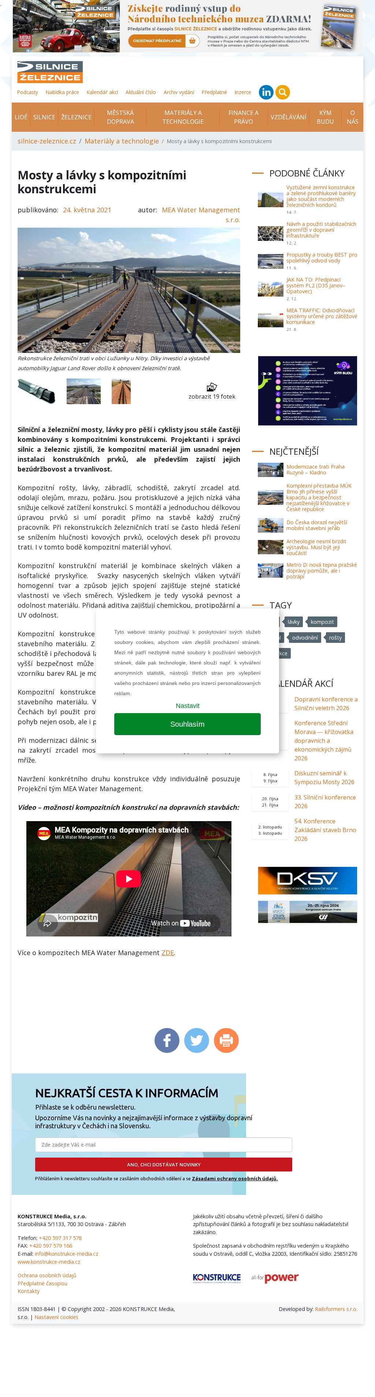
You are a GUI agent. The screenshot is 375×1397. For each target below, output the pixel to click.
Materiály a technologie (183, 117)
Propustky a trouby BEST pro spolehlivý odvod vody (321, 257)
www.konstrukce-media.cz (49, 1261)
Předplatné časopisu (42, 1283)
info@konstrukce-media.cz (66, 1253)
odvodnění (305, 637)
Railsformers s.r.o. (336, 1308)
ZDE (167, 952)
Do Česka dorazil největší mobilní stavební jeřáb (316, 525)
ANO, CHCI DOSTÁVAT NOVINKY (164, 1164)
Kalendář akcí (102, 92)
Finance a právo (244, 117)
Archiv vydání (179, 92)
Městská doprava (120, 117)
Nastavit (188, 705)
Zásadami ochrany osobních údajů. (235, 1178)
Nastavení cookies (56, 1317)
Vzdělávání (289, 117)
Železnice (76, 117)
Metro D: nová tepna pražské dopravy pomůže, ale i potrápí (321, 570)
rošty (335, 637)
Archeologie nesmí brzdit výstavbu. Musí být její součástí (316, 547)
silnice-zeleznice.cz (47, 141)
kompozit (322, 621)
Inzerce (243, 92)
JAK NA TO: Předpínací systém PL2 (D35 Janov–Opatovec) (315, 285)
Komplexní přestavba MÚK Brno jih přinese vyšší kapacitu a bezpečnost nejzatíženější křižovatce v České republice (319, 497)
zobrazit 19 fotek (212, 396)
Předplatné (214, 92)
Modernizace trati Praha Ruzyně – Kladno (315, 469)
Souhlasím (187, 724)
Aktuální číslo (141, 92)
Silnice (44, 117)
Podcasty (27, 92)
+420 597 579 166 (50, 1245)
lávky (294, 621)
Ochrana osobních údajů (47, 1275)
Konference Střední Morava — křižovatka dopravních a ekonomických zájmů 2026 (323, 740)
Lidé (21, 117)
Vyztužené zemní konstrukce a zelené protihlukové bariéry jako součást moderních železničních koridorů (321, 196)
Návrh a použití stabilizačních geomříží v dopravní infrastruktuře (321, 229)
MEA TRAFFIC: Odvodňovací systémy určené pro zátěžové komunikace (321, 316)
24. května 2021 (87, 209)
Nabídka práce (62, 92)
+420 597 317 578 (60, 1237)
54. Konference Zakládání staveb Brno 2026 (325, 830)
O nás (353, 117)
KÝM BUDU (325, 117)
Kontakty (29, 1291)
